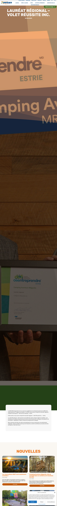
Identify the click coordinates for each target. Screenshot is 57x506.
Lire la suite (15, 484)
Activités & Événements (40, 2)
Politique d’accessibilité (41, 504)
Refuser (41, 501)
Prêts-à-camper (24, 2)
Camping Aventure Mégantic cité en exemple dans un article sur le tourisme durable (41, 476)
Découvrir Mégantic (35, 4)
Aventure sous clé (51, 2)
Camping (17, 2)
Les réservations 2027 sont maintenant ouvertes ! (14, 475)
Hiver (31, 2)
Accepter (32, 501)
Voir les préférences (51, 501)
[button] (54, 492)
